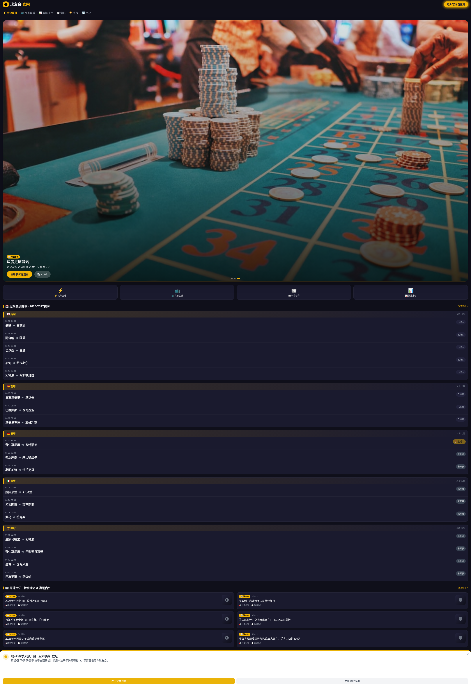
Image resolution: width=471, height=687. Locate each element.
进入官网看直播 (456, 4)
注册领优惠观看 (19, 274)
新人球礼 (42, 274)
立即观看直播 (15, 666)
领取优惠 (34, 666)
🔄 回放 (86, 13)
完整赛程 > (463, 306)
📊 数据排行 (46, 13)
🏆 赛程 (73, 13)
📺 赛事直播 (28, 13)
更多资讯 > (463, 587)
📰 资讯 (60, 13)
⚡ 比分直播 (10, 13)
